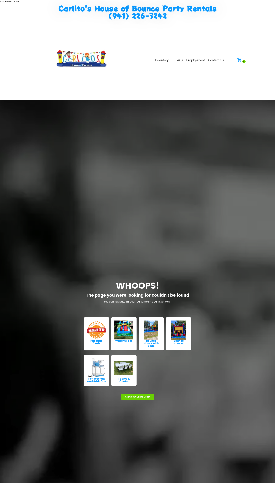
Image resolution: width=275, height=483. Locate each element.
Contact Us (216, 60)
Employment (195, 60)
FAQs (179, 60)
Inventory (162, 60)
